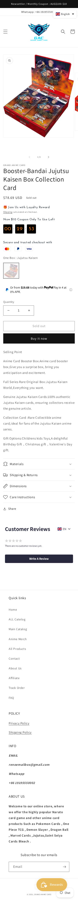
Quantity (8, 302)
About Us (15, 668)
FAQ (11, 698)
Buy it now (39, 338)
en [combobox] (64, 529)
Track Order (17, 688)
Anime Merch (18, 639)
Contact (14, 658)
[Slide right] (48, 157)
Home (13, 610)
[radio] (11, 271)
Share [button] (12, 509)
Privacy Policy (19, 723)
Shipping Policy (20, 732)
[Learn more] (70, 289)
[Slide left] (29, 157)
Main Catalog (18, 629)
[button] (5, 31)
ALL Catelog (17, 619)
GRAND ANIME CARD (42, 894)
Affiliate (14, 678)
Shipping (7, 212)
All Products (17, 649)
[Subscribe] (64, 867)
